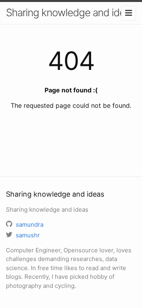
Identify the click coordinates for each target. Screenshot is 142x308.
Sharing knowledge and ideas (70, 12)
